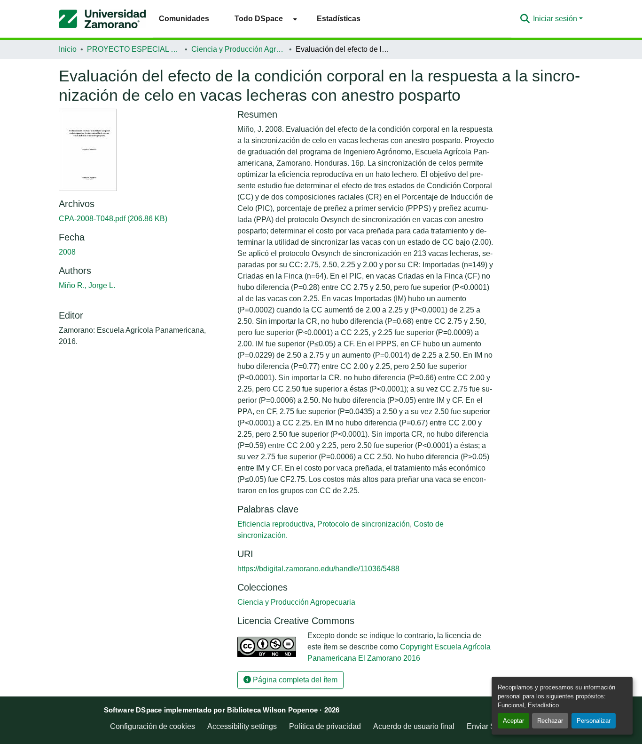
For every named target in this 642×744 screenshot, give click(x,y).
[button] (102, 18)
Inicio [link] (68, 49)
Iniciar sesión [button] (556, 19)
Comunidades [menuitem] (184, 19)
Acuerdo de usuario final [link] (413, 726)
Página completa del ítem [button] (294, 680)
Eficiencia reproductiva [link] (275, 524)
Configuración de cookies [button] (152, 726)
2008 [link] (67, 252)
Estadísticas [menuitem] (338, 19)
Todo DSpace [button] (259, 19)
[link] (142, 218)
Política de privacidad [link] (325, 726)
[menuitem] (263, 18)
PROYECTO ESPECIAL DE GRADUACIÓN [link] (134, 49)
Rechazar (550, 720)
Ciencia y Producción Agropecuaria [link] (238, 49)
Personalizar (594, 720)
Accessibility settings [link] (242, 726)
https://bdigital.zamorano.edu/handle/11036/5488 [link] (318, 569)
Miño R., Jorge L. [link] (87, 285)
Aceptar (513, 720)
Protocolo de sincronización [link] (363, 524)
